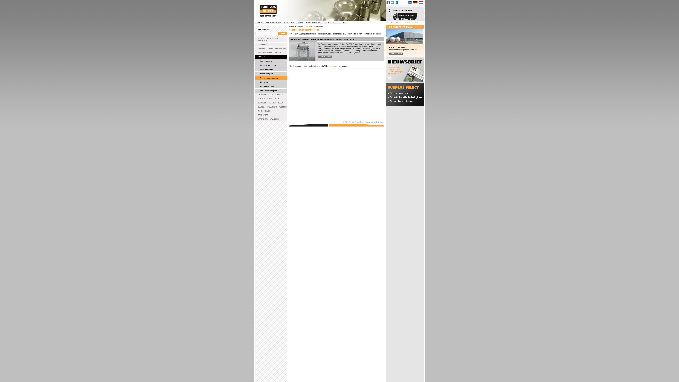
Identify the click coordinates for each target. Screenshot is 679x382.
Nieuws (341, 23)
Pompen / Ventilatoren (268, 99)
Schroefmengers (267, 86)
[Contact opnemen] (405, 37)
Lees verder (325, 57)
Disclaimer (380, 122)
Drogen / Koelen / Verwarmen (272, 49)
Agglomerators (266, 61)
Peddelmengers (266, 74)
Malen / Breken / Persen (269, 53)
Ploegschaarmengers (269, 78)
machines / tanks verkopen (280, 23)
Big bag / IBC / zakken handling (268, 39)
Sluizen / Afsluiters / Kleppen (272, 107)
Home (259, 23)
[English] (410, 2)
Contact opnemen (403, 27)
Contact (330, 23)
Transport (263, 115)
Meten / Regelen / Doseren (270, 95)
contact (334, 66)
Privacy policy (370, 122)
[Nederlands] (421, 2)
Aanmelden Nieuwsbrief (310, 23)
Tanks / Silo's (264, 111)
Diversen (262, 44)
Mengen (261, 57)
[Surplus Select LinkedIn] (396, 2)
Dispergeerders (266, 69)
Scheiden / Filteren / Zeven (270, 103)
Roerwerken (265, 82)
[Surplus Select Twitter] (392, 2)
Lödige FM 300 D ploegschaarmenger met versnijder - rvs (322, 39)
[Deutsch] (415, 2)
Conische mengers (268, 65)
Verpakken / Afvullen (268, 119)
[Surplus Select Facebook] (388, 2)
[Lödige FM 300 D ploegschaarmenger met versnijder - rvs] (302, 51)
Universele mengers (268, 91)
